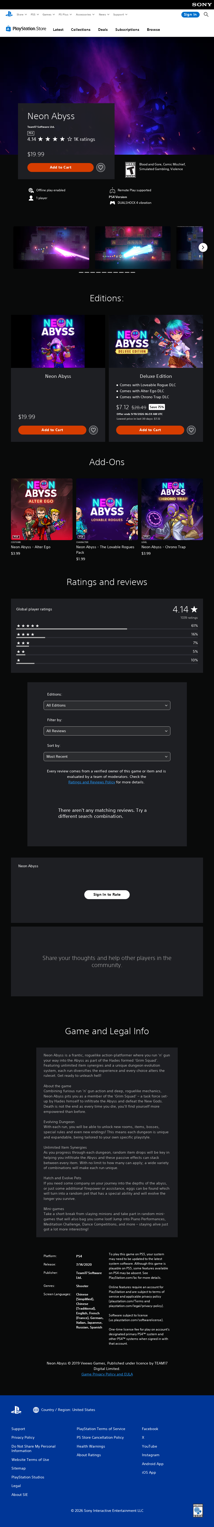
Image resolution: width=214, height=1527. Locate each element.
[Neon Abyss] (51, 247)
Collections (81, 29)
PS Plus (63, 14)
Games (46, 14)
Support (118, 14)
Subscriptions (127, 29)
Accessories (83, 14)
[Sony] (202, 8)
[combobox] (107, 705)
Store (19, 14)
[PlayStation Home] (9, 14)
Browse (153, 29)
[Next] (203, 247)
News (102, 14)
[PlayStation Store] (27, 28)
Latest (58, 29)
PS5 (33, 14)
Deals (103, 29)
